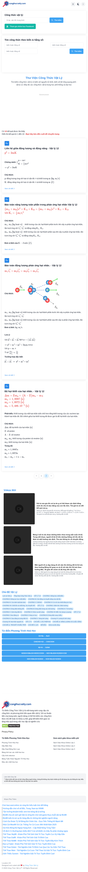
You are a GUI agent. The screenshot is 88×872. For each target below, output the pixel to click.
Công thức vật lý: (14, 15)
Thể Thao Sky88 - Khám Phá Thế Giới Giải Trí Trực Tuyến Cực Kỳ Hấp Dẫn (34, 834)
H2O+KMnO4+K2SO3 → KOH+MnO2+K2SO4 (44, 659)
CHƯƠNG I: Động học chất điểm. (53, 596)
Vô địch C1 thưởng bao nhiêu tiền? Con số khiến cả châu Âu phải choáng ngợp (35, 831)
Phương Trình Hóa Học (10, 743)
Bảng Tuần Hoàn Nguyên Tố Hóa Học (15, 759)
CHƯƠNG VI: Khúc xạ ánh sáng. (34, 612)
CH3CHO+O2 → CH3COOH (44, 642)
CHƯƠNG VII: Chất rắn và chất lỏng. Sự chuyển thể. (19, 605)
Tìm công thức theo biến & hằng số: (24, 40)
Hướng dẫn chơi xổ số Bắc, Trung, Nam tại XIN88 (23, 808)
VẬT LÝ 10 (37, 596)
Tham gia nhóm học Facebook (22, 26)
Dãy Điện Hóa (7, 746)
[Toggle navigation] (73, 4)
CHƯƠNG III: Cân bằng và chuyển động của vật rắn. (44, 599)
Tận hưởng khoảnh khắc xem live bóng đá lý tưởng (24, 812)
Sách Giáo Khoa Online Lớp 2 (64, 746)
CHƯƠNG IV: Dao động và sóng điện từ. (15, 618)
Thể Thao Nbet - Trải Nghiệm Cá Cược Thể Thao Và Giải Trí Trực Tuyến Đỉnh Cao (36, 850)
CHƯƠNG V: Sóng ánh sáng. (39, 618)
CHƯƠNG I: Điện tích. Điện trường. (57, 605)
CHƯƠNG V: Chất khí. (35, 602)
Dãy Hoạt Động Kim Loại (11, 749)
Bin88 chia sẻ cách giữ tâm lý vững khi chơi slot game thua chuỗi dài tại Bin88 (35, 815)
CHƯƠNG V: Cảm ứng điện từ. (12, 612)
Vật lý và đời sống (54, 625)
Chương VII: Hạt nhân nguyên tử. (13, 622)
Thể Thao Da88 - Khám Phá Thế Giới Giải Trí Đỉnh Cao (25, 837)
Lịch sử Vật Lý (7, 596)
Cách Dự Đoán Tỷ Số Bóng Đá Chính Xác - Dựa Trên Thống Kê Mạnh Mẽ (33, 821)
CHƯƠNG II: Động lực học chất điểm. (14, 599)
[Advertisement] (44, 112)
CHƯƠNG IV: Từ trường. (65, 609)
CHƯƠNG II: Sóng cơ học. (29, 615)
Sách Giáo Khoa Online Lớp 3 (64, 749)
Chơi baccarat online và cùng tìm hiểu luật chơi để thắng (25, 805)
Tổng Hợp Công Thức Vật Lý (23, 596)
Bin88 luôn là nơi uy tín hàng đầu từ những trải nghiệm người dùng (30, 818)
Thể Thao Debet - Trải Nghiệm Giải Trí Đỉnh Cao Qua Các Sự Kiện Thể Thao (34, 847)
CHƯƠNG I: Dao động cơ (11, 615)
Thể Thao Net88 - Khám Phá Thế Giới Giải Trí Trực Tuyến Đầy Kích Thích (33, 841)
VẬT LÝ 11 (40, 605)
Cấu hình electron (8, 755)
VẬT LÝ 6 (29, 622)
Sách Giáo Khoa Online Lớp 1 (64, 743)
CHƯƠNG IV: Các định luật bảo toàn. (14, 602)
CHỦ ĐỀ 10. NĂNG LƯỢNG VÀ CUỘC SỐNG (67, 622)
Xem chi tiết (9, 188)
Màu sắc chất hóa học (10, 762)
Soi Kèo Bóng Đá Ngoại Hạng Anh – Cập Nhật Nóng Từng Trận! (29, 828)
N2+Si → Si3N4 (44, 647)
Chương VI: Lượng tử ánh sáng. (61, 618)
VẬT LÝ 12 (77, 612)
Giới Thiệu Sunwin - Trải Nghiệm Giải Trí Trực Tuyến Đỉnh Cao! (29, 854)
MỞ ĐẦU (43, 625)
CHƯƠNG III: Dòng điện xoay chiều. (51, 615)
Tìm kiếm (57, 20)
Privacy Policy (7, 732)
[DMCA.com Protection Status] (11, 726)
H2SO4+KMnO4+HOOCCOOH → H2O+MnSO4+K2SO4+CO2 (44, 653)
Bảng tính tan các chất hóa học (13, 752)
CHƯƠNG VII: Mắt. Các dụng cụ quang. (59, 612)
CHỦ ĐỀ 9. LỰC (33, 625)
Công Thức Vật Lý (31, 865)
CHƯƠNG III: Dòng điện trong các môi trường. (41, 609)
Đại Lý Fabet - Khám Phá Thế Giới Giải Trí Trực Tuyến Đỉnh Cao (29, 844)
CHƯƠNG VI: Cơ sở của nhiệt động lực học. (58, 602)
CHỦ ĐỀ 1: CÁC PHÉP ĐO (42, 622)
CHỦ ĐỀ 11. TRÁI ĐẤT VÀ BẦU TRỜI (14, 625)
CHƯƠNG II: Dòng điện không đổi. (13, 609)
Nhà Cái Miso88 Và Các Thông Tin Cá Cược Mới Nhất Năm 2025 (29, 825)
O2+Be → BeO (44, 636)
